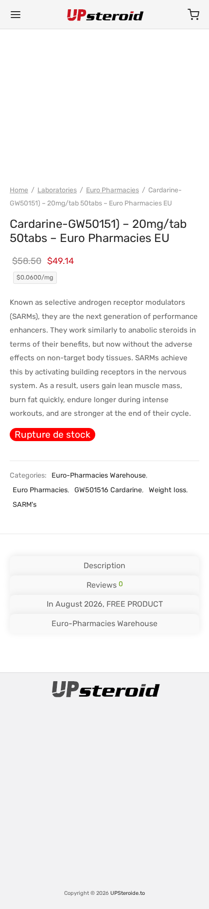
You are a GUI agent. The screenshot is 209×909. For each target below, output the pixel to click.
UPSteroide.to (127, 893)
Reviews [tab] (105, 585)
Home (19, 190)
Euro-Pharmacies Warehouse (99, 475)
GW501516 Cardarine (108, 490)
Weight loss (167, 490)
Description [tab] (104, 565)
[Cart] (193, 14)
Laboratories (57, 190)
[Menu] (15, 14)
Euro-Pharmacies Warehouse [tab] (104, 623)
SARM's (24, 505)
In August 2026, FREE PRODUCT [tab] (105, 604)
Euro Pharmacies (112, 190)
